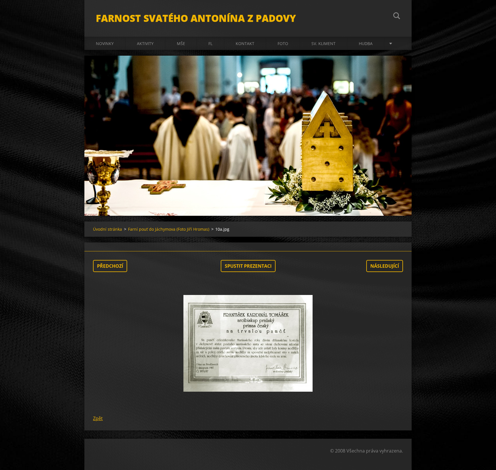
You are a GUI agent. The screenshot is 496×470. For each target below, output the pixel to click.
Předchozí (110, 266)
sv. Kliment (323, 43)
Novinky (105, 43)
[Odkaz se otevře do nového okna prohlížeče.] (248, 343)
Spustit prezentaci (248, 266)
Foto (283, 43)
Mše (181, 43)
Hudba (366, 43)
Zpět (98, 418)
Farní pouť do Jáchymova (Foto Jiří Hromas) (168, 229)
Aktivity (145, 43)
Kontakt (245, 43)
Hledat (396, 16)
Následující (384, 266)
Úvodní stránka (107, 229)
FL (210, 43)
